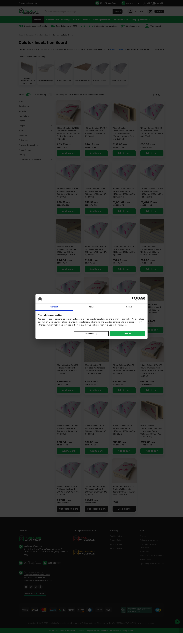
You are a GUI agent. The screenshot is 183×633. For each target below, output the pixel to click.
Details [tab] (92, 307)
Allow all (127, 334)
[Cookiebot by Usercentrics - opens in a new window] (134, 298)
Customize (89, 334)
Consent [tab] (54, 307)
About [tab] (129, 307)
